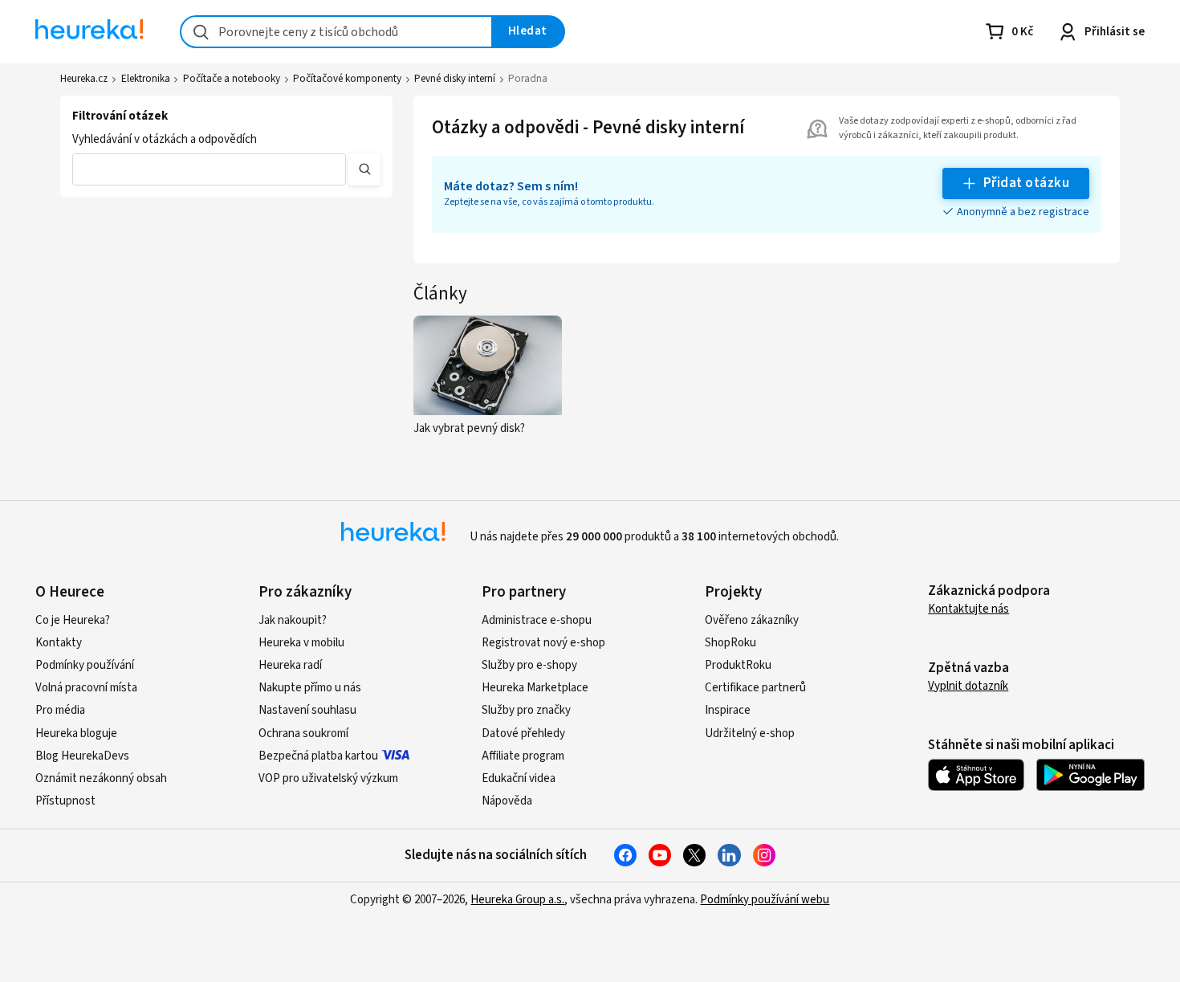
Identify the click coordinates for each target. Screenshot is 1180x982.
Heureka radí (290, 665)
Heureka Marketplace (535, 687)
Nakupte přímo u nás (309, 687)
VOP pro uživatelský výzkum (328, 778)
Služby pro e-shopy (529, 665)
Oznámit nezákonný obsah (101, 778)
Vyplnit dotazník (968, 686)
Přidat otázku (1026, 183)
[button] (208, 169)
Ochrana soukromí (303, 733)
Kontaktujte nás (968, 609)
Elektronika (145, 78)
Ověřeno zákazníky (752, 620)
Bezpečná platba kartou (318, 756)
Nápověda (507, 801)
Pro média (60, 710)
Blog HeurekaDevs (82, 756)
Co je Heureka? (72, 620)
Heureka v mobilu (301, 642)
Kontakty (58, 642)
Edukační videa (518, 778)
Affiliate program (523, 756)
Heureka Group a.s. (517, 899)
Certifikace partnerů (755, 687)
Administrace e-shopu (537, 620)
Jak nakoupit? (292, 620)
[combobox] (336, 31)
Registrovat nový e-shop (543, 642)
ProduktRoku (738, 665)
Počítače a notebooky (231, 78)
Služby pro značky (526, 710)
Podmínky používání (84, 665)
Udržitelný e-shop (750, 733)
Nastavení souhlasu (307, 710)
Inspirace (728, 710)
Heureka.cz (84, 78)
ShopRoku (730, 642)
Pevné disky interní (454, 78)
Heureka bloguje (76, 733)
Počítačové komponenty (347, 78)
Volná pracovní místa (86, 687)
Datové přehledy (523, 733)
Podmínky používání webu (764, 899)
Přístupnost (65, 801)
